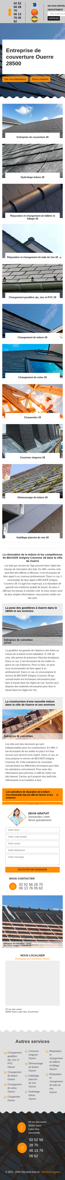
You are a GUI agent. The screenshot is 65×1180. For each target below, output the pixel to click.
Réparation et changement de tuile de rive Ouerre (55, 1083)
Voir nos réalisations (15, 79)
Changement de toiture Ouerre (13, 1076)
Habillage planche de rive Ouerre (34, 1081)
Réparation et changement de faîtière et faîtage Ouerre (55, 1060)
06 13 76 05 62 (17, 17)
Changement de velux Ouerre (13, 1088)
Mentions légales (51, 1172)
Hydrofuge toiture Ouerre (34, 1095)
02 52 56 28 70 (17, 7)
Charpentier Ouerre (13, 1098)
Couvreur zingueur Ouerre (34, 1055)
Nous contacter (40, 79)
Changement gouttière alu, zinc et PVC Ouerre (13, 1059)
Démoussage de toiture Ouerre (34, 1067)
